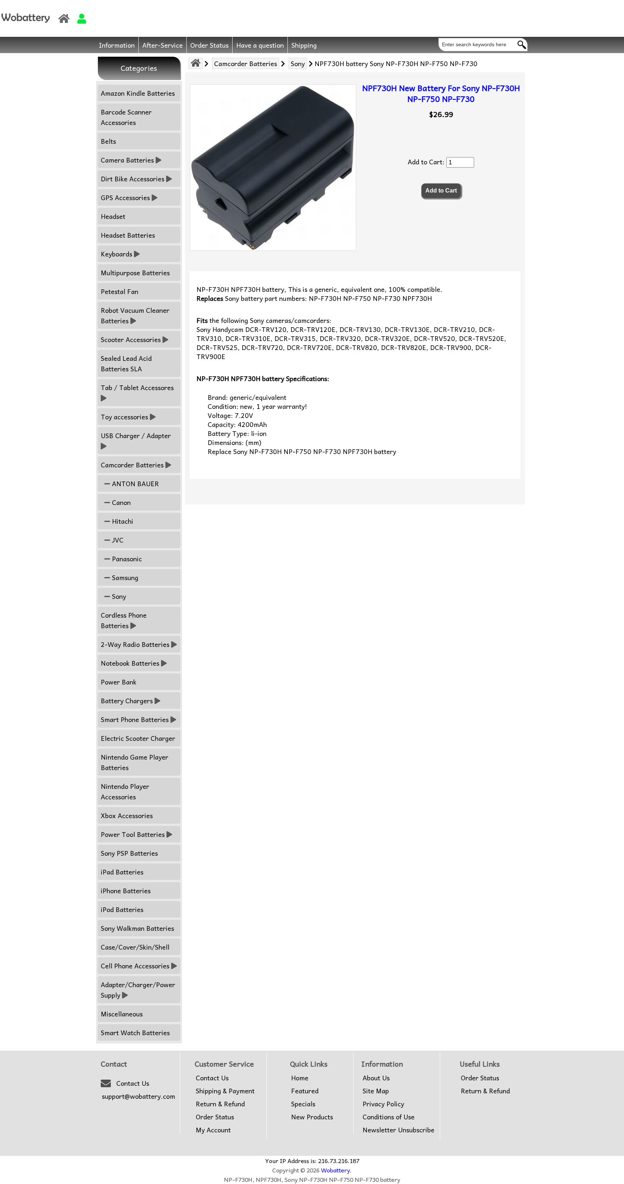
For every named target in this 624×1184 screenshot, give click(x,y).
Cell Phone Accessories (135, 965)
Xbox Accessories (127, 815)
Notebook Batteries (130, 663)
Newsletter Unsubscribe (398, 1130)
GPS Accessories (125, 197)
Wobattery (335, 1170)
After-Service (162, 45)
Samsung (124, 577)
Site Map (376, 1091)
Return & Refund (220, 1104)
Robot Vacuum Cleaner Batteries (135, 315)
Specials (303, 1104)
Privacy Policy (383, 1104)
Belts (108, 141)
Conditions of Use (389, 1117)
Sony (298, 63)
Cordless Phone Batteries (124, 620)
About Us (376, 1078)
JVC (117, 540)
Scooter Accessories (131, 339)
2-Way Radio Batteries (135, 644)
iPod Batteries (122, 909)
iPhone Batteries (126, 890)
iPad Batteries (122, 872)
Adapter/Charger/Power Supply (138, 989)
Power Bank (118, 682)
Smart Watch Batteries (135, 1032)
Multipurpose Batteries (135, 272)
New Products (312, 1117)
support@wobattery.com (138, 1096)
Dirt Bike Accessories (132, 178)
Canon (120, 502)
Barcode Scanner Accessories (126, 117)
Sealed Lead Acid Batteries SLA (126, 363)
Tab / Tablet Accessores (137, 387)
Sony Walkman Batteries (137, 928)
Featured (304, 1091)
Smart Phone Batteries (135, 719)
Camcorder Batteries (245, 63)
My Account (213, 1130)
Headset (113, 216)
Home (299, 1078)
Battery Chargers (127, 700)
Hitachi (121, 521)
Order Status (209, 45)
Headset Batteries (128, 235)
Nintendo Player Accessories (125, 791)
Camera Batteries (127, 160)
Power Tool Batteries (133, 834)
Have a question (260, 45)
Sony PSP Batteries (129, 853)
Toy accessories (124, 416)
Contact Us (132, 1083)
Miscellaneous (122, 1013)
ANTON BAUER (134, 483)
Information (117, 45)
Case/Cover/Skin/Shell (135, 947)
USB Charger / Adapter (136, 435)
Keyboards (116, 254)
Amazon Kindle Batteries (138, 93)
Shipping (304, 45)
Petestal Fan (119, 291)
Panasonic (126, 558)
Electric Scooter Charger (138, 738)
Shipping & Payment (225, 1091)
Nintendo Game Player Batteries (134, 762)
